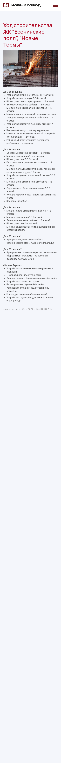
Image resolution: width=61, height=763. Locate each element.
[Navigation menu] (55, 5)
